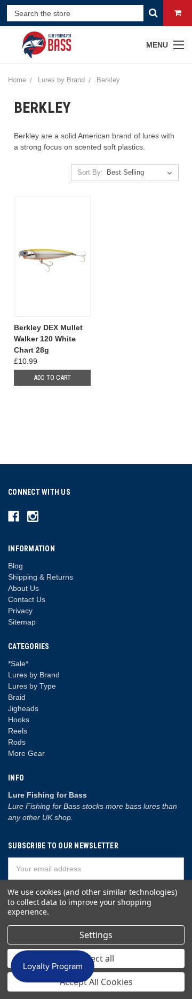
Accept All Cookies (96, 982)
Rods (17, 742)
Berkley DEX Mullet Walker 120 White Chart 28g (48, 338)
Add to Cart (52, 377)
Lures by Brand (34, 674)
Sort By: (90, 172)
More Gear (26, 753)
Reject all (96, 958)
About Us (23, 588)
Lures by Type (32, 686)
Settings (96, 935)
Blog (15, 565)
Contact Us (26, 599)
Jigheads (23, 708)
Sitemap (22, 622)
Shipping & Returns (40, 577)
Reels (17, 731)
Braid (17, 697)
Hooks (18, 719)
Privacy (20, 610)
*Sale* (18, 663)
